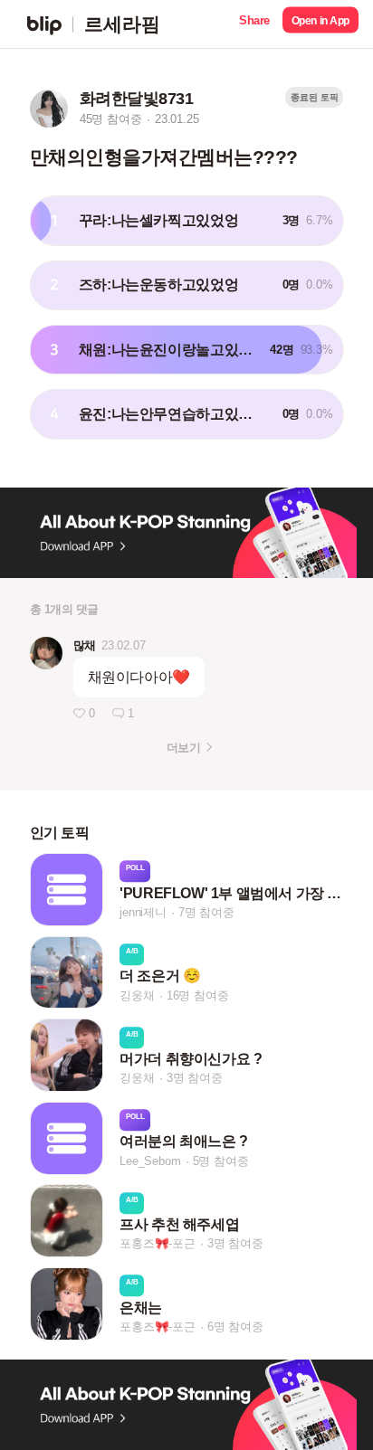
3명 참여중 (195, 1078)
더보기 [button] (183, 747)
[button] (254, 24)
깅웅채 (137, 995)
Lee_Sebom (150, 1161)
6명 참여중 (235, 1326)
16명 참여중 (198, 995)
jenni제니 (143, 912)
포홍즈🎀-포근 (158, 1244)
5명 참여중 (221, 1161)
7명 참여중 (206, 912)
